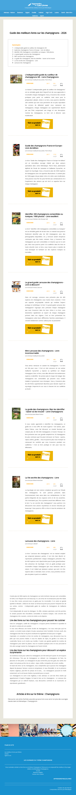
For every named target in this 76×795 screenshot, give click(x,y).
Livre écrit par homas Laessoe (33, 287)
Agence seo (8, 755)
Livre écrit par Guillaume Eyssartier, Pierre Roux (38, 80)
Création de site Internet (64, 788)
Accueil (38, 771)
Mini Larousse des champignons (24, 56)
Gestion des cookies (38, 774)
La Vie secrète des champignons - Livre (26, 60)
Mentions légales (38, 772)
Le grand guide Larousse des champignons (27, 54)
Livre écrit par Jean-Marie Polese (34, 414)
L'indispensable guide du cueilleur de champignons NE (30, 48)
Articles (7, 754)
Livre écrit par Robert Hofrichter (34, 480)
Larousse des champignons (22, 63)
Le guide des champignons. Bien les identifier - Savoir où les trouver (34, 58)
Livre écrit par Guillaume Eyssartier (35, 356)
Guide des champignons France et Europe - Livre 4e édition (32, 50)
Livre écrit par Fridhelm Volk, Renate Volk (36, 219)
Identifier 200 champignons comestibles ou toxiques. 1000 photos (34, 52)
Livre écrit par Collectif (31, 544)
